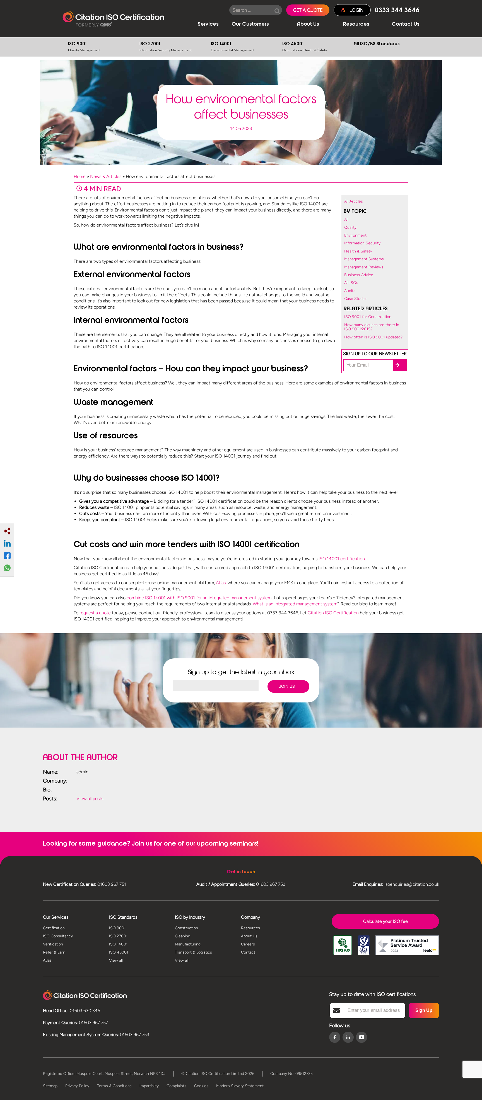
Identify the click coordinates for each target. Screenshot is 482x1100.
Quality (350, 227)
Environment (355, 235)
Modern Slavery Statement (240, 1086)
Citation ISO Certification (113, 19)
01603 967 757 (93, 1022)
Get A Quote (307, 10)
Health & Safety (358, 251)
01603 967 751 (111, 884)
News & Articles (105, 176)
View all (116, 960)
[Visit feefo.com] (407, 949)
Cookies (201, 1086)
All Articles (353, 201)
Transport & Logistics (193, 952)
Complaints (176, 1086)
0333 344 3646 (397, 11)
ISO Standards (123, 917)
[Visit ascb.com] (364, 949)
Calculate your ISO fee (385, 921)
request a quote (95, 612)
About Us (308, 24)
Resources (356, 24)
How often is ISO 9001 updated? (373, 337)
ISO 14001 (232, 47)
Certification (54, 928)
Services (208, 24)
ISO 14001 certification (342, 558)
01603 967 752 (270, 884)
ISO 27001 (165, 47)
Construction (186, 928)
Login (356, 10)
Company (250, 917)
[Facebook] (334, 1038)
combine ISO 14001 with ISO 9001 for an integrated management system (199, 597)
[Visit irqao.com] (342, 949)
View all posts (89, 798)
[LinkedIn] (348, 1038)
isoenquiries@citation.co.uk (411, 884)
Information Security (362, 243)
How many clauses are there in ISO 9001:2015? (371, 326)
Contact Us (406, 24)
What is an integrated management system (295, 603)
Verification (53, 944)
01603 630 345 (85, 1010)
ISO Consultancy (58, 936)
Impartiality (149, 1086)
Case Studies (356, 298)
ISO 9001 (84, 47)
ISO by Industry (190, 917)
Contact (248, 952)
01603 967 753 (134, 1034)
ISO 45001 (304, 47)
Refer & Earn (54, 952)
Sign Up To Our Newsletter (375, 353)
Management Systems (364, 259)
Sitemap (50, 1086)
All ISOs (351, 282)
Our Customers (250, 24)
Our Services (55, 917)
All (346, 219)
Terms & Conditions (114, 1086)
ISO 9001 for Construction (367, 316)
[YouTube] (361, 1037)
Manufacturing (188, 944)
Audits (349, 290)
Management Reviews (363, 267)
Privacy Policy (77, 1086)
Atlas (221, 582)
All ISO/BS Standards (377, 44)
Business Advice (358, 275)
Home (80, 176)
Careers (248, 944)
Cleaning (182, 936)
